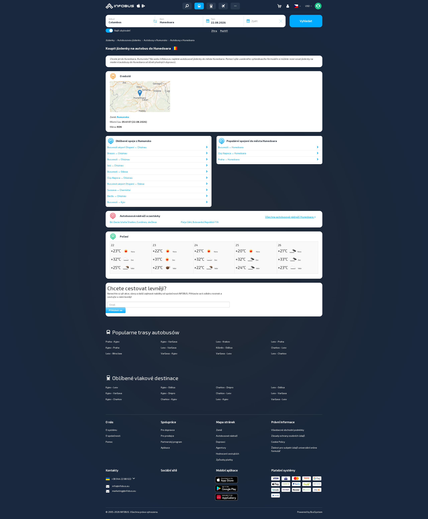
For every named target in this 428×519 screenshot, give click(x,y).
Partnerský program (171, 441)
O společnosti (113, 435)
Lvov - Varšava (168, 347)
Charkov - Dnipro (224, 387)
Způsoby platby (224, 459)
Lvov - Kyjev (222, 399)
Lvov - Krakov (223, 341)
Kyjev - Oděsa (168, 387)
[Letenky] (223, 6)
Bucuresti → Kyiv (116, 202)
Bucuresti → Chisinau (118, 159)
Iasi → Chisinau (115, 165)
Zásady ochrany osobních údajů (288, 435)
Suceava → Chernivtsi (118, 190)
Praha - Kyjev (112, 341)
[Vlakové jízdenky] (211, 6)
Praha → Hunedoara (228, 159)
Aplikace (165, 447)
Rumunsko (123, 117)
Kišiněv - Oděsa (224, 347)
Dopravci (220, 441)
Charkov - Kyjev (169, 399)
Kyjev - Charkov (114, 399)
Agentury (221, 447)
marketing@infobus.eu (124, 490)
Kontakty (112, 470)
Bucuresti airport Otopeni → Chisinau (126, 147)
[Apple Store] (138, 6)
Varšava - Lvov (224, 353)
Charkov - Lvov (278, 347)
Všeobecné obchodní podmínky (287, 429)
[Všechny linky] (187, 6)
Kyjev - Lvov (112, 387)
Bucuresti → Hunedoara (230, 147)
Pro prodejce (167, 435)
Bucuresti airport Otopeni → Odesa (125, 183)
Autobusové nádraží (226, 435)
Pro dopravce (168, 429)
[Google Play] (143, 6)
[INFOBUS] (120, 6)
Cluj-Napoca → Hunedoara (232, 153)
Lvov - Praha (277, 341)
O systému (111, 429)
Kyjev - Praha (112, 347)
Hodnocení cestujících (227, 453)
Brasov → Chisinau (117, 153)
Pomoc (109, 441)
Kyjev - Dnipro (168, 393)
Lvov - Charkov (278, 353)
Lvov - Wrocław (114, 353)
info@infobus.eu (120, 486)
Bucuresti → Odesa (117, 171)
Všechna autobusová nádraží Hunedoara (289, 216)
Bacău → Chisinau (116, 196)
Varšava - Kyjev (169, 353)
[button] (235, 6)
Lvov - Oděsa (278, 387)
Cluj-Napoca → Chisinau (120, 177)
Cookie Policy (278, 441)
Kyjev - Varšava (169, 341)
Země (219, 429)
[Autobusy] (199, 6)
